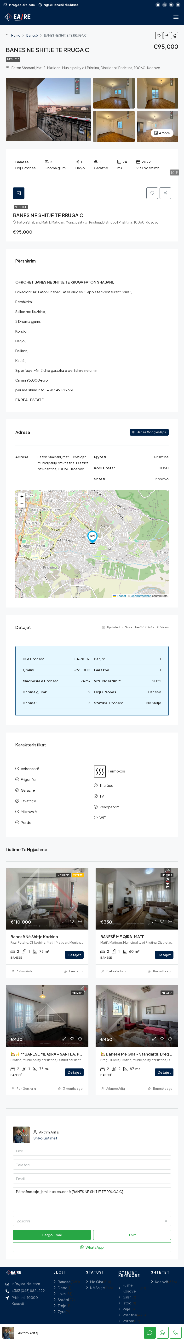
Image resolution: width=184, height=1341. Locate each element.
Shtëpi (63, 1299)
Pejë (126, 1309)
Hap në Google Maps (151, 432)
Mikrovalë (29, 811)
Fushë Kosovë (129, 1288)
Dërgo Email (52, 1234)
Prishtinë (130, 1315)
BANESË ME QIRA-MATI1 (122, 936)
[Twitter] (171, 4)
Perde (26, 822)
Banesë (32, 35)
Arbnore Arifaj (116, 1088)
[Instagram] (164, 4)
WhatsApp (94, 1247)
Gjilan (127, 1297)
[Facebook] (157, 4)
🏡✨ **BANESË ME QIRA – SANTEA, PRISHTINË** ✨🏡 (60, 1053)
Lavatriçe (28, 801)
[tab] (18, 193)
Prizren (128, 1321)
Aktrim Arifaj (25, 971)
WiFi (102, 817)
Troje (62, 1305)
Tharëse (106, 785)
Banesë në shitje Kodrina (34, 936)
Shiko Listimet (45, 1138)
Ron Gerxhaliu (26, 1088)
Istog (127, 1303)
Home (15, 35)
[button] (92, 537)
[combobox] (92, 1221)
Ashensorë (30, 768)
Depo (63, 1287)
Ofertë (77, 875)
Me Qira (167, 875)
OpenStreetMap (141, 596)
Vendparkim (109, 807)
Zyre (62, 1311)
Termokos (116, 771)
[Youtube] (178, 4)
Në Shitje (13, 59)
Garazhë (28, 790)
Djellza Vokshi (116, 971)
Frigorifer (29, 779)
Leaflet (121, 596)
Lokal (62, 1293)
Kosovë (161, 1281)
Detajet (74, 954)
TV (101, 796)
